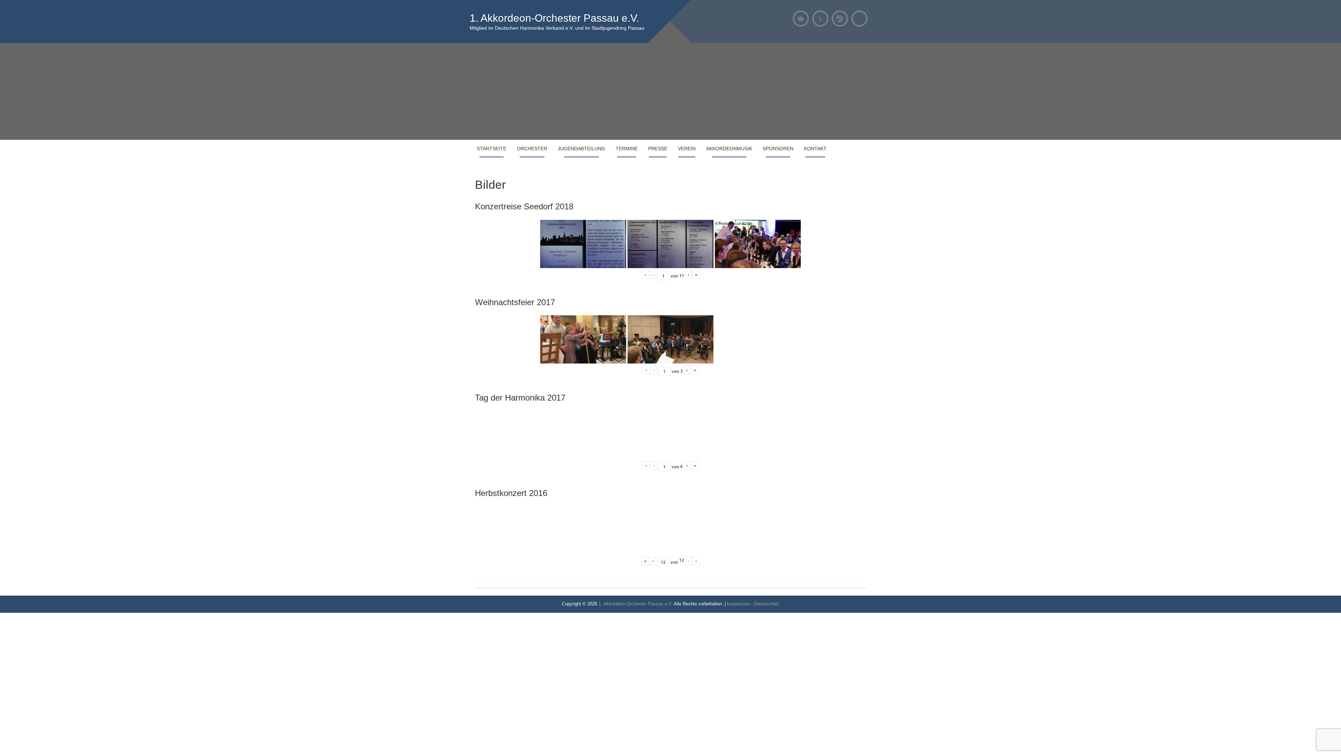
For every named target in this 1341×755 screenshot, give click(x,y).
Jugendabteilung (581, 148)
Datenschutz (766, 603)
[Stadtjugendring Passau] (820, 18)
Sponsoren (778, 148)
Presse (657, 148)
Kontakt (815, 148)
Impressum (738, 603)
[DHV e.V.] (840, 18)
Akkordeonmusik (729, 148)
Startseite (491, 148)
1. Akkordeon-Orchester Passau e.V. (554, 18)
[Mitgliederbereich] (801, 18)
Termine (627, 148)
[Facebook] (859, 18)
